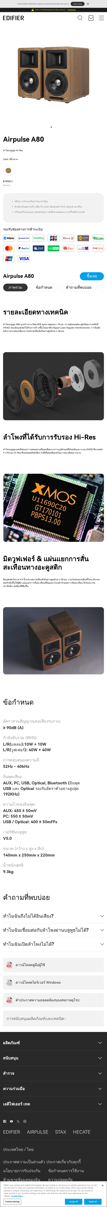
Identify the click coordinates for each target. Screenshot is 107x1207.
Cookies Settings (12, 1202)
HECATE (81, 1132)
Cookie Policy (17, 1196)
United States (77, 4)
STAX (60, 1132)
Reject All (93, 1202)
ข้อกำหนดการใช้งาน (66, 1171)
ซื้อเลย (92, 276)
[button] (51, 127)
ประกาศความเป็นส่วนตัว (24, 1162)
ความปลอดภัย (60, 1179)
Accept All (73, 1202)
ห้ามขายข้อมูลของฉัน (21, 1179)
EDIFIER (11, 1132)
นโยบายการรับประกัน (21, 1171)
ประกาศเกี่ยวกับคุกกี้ (63, 1162)
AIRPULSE (37, 1132)
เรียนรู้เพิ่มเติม (71, 10)
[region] (53, 1194)
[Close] (102, 1185)
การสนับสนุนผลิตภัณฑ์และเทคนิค (35, 1018)
